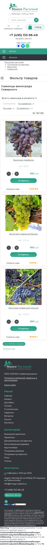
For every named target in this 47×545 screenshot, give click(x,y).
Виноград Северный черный (23, 308)
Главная (8, 396)
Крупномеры (10, 447)
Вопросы (8, 416)
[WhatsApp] (27, 47)
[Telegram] (23, 47)
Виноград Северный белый (23, 234)
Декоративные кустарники (18, 441)
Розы (6, 458)
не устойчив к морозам (14, 344)
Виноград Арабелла (23, 160)
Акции (7, 419)
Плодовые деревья (14, 451)
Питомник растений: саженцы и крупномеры (20, 379)
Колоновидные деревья (16, 444)
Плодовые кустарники (15, 454)
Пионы (7, 461)
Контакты (9, 423)
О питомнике (11, 409)
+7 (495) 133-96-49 (23, 35)
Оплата (7, 406)
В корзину (23, 181)
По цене (7, 108)
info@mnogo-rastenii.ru (15, 484)
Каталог (8, 399)
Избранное (8, 28)
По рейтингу (23, 108)
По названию (24, 104)
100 (42, 113)
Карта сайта (10, 385)
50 (38, 113)
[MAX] (18, 47)
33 (34, 113)
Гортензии (9, 437)
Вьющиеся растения (14, 434)
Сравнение (18, 28)
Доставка (9, 402)
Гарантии (9, 412)
